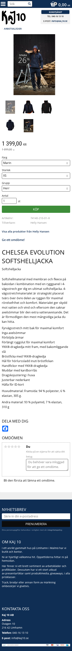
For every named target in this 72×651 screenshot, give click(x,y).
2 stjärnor (9, 446)
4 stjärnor (15, 446)
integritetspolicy (54, 530)
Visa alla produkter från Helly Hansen (25, 231)
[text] (36, 144)
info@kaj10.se (59, 21)
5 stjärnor (18, 446)
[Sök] (29, 4)
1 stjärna (5, 446)
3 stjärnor (12, 446)
